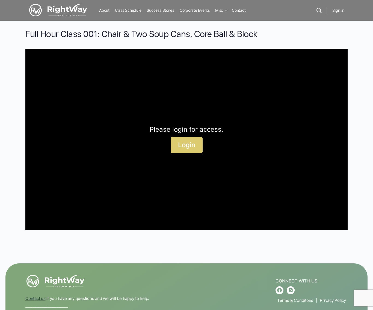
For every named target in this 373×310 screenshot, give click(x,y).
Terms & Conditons (295, 300)
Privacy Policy (333, 300)
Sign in (338, 10)
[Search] (318, 10)
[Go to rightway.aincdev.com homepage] (58, 10)
